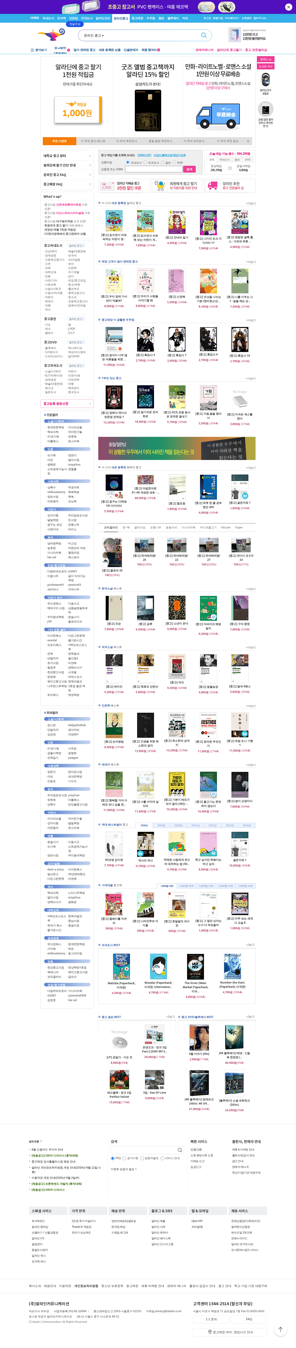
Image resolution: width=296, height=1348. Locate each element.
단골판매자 (131, 50)
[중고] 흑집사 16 (240, 356)
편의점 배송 (118, 1226)
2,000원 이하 (186, 886)
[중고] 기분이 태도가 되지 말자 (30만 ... (177, 802)
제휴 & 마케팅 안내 (243, 1149)
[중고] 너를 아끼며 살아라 (146, 804)
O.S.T (71, 333)
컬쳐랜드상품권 (240, 1226)
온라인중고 (121, 18)
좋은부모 (73, 289)
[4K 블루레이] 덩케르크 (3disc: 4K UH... (199, 1101)
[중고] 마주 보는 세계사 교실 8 (240, 920)
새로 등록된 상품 (110, 50)
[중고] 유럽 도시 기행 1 (240, 743)
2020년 (178, 825)
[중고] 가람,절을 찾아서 (208, 416)
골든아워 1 (240, 860)
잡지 (71, 276)
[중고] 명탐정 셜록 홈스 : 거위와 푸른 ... (240, 239)
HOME (35, 18)
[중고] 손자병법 (114, 741)
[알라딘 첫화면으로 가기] (53, 35)
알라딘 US (38, 1238)
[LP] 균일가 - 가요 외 (119, 1057)
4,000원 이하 (226, 886)
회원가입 (218, 18)
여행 (48, 305)
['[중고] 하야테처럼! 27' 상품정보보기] (209, 551)
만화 (48, 276)
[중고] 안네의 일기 (177, 237)
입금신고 (196, 1167)
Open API (196, 1221)
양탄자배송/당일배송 (123, 1221)
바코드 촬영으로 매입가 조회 (170, 155)
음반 (161, 18)
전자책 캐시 (39, 1261)
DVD (180, 163)
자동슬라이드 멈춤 (248, 141)
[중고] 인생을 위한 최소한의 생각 (146, 743)
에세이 (49, 301)
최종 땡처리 (150, 50)
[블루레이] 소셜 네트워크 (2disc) (234, 1102)
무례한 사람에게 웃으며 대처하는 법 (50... (177, 862)
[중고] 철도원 (177, 503)
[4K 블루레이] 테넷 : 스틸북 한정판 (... (234, 1055)
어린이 (49, 297)
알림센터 (37, 1244)
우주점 (150, 18)
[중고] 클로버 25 (112, 570)
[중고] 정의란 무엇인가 (208, 744)
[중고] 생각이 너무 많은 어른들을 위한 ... (114, 357)
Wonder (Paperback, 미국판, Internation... (158, 985)
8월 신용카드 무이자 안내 (47, 1149)
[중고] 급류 (145, 624)
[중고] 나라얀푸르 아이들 (145, 923)
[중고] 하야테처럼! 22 (176, 558)
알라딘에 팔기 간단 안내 (59, 165)
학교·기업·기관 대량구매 (250, 1286)
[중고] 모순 (114, 624)
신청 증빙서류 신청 (202, 1155)
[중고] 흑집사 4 (145, 355)
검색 (204, 35)
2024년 (247, 825)
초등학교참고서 (78, 301)
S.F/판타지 (51, 352)
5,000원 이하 (245, 886)
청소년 (72, 297)
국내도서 (48, 18)
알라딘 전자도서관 (242, 1244)
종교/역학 (74, 285)
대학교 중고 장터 (54, 155)
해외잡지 (73, 388)
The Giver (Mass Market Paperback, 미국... (195, 987)
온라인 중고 (92, 35)
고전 (48, 264)
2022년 (213, 825)
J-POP (71, 329)
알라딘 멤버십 (40, 1226)
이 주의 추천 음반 (227, 141)
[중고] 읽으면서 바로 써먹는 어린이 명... (114, 237)
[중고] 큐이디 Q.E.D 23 (241, 558)
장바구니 (259, 18)
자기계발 (73, 272)
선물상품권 (51, 1232)
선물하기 (37, 1232)
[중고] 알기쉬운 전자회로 (145, 414)
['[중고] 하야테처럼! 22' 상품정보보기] (177, 551)
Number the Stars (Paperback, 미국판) (232, 985)
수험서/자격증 (54, 293)
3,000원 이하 (206, 886)
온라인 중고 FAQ (54, 174)
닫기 (289, 7)
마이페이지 (231, 18)
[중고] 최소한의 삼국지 (177, 743)
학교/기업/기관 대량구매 (246, 1172)
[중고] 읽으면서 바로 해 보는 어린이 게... (145, 238)
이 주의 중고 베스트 (93, 141)
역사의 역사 (145, 860)
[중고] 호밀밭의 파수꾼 (177, 923)
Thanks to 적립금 (82, 1226)
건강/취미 (51, 251)
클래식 (49, 333)
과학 (48, 268)
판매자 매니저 (240, 1167)
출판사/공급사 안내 (243, 1155)
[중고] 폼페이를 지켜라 (114, 921)
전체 (211, 159)
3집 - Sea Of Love (154, 1093)
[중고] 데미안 (114, 686)
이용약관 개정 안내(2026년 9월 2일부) (55, 1177)
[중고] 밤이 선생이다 (240, 801)
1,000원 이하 (167, 886)
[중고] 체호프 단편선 (145, 686)
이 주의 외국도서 (194, 141)
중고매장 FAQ (52, 184)
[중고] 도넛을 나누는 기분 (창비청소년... (208, 299)
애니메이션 (75, 348)
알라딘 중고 (75, 245)
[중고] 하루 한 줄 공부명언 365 (208, 505)
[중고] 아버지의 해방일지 (208, 626)
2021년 (195, 825)
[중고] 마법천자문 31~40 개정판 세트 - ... (145, 490)
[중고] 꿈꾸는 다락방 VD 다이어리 (114, 504)
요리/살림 (74, 260)
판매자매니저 (205, 50)
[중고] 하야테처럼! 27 (208, 558)
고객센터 (246, 18)
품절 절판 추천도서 (160, 141)
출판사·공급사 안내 (202, 1286)
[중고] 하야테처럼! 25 (144, 558)
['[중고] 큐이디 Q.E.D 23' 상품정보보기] (241, 551)
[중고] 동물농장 (208, 687)
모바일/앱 (197, 1226)
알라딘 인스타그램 (162, 1244)
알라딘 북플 (158, 1221)
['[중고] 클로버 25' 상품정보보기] (112, 566)
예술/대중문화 (77, 251)
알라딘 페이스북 (161, 1238)
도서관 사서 (265, 66)
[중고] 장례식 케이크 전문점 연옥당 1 (114, 415)
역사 (48, 310)
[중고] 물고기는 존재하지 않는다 (208, 804)
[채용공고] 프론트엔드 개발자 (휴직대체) (57, 1183)
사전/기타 (51, 280)
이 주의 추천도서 (126, 141)
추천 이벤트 (59, 141)
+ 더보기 (251, 203)
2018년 (144, 825)
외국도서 (86, 18)
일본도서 (50, 392)
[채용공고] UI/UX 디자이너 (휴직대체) (55, 1155)
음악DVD (74, 356)
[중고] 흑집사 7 (177, 355)
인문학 (72, 268)
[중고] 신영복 (177, 297)
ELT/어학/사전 (54, 375)
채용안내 (50, 1286)
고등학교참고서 (55, 260)
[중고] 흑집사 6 (208, 354)
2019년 (161, 825)
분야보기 (41, 50)
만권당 (73, 18)
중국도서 (73, 392)
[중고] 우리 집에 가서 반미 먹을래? (114, 298)
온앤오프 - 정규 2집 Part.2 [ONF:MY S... (154, 1049)
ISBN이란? (144, 155)
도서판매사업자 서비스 (245, 1250)
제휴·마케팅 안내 (152, 1286)
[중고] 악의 (177, 682)
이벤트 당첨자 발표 (122, 1169)
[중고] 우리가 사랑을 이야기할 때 (145, 298)
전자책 (61, 18)
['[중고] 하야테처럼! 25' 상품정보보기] (144, 551)
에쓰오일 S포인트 (241, 1232)
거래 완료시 (63, 227)
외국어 (72, 255)
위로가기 (280, 1330)
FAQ (249, 1319)
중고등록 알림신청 (55, 403)
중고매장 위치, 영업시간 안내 (233, 1332)
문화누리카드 (239, 1238)
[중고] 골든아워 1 (240, 503)
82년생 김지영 (114, 860)
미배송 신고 (197, 1161)
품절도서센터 (40, 1250)
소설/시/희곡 (53, 289)
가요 (48, 325)
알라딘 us (265, 59)
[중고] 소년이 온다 (177, 623)
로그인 (207, 18)
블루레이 (173, 18)
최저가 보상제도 (81, 1232)
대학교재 (50, 272)
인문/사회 (74, 375)
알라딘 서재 (158, 1226)
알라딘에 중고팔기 (229, 50)
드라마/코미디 (54, 356)
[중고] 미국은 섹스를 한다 (240, 416)
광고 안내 (238, 1161)
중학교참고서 (76, 293)
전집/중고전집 (77, 280)
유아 (71, 264)
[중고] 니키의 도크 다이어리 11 (208, 241)
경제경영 (50, 255)
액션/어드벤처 (77, 352)
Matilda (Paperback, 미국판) (121, 985)
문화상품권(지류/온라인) (245, 1221)
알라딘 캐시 (39, 1255)
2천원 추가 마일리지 (84, 1221)
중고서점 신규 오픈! (65, 221)
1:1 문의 (211, 1319)
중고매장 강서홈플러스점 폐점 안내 (53, 1161)
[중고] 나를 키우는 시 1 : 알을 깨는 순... (240, 299)
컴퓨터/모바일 (77, 305)
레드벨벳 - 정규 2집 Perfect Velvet (119, 1095)
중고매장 (137, 18)
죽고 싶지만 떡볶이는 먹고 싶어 (208, 862)
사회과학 (50, 285)
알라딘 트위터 (159, 1232)
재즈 (48, 329)
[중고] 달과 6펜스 (240, 686)
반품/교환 (196, 1149)
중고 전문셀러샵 (256, 50)
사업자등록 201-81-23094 (70, 1311)
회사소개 (35, 1286)
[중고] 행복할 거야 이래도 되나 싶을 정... (114, 802)
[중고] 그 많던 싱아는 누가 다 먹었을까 (208, 923)
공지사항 (34, 1141)
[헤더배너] (247, 34)
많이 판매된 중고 (85, 50)
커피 (185, 18)
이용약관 (65, 1286)
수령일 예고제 (119, 1232)
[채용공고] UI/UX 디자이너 (48, 1189)
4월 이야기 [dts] (199, 1054)
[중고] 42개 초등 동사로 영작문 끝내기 (177, 414)
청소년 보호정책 (112, 1286)
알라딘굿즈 (103, 18)
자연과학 (73, 380)
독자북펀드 (38, 1221)
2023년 (230, 825)
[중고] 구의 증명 (240, 624)
